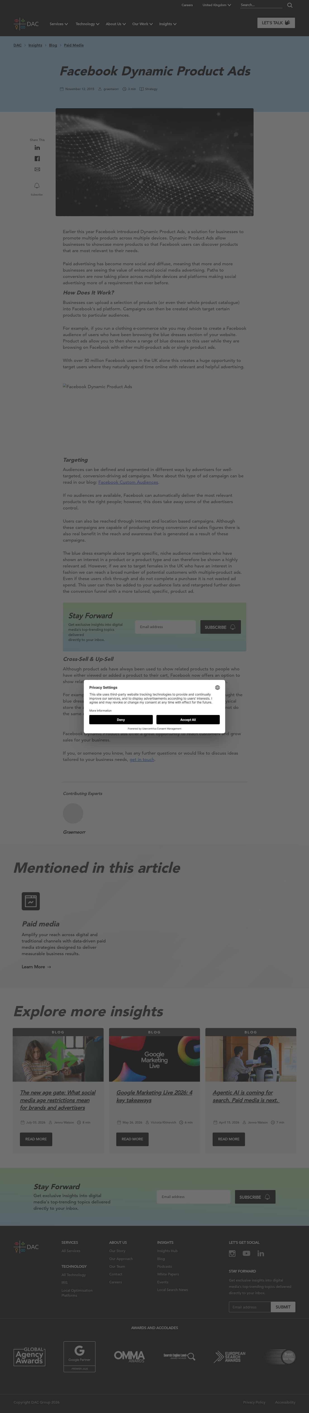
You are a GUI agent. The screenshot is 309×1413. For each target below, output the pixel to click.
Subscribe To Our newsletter (263, 1394)
